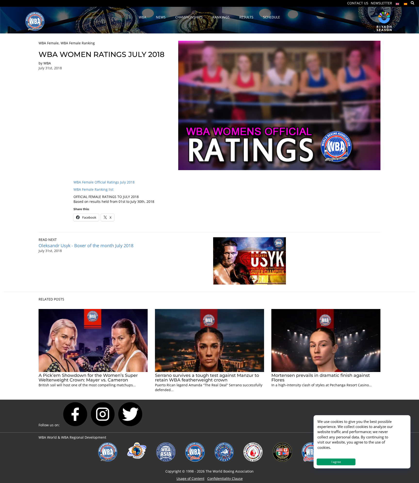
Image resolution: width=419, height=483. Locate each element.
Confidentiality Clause (225, 478)
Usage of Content (190, 478)
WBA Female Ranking (78, 43)
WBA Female (49, 43)
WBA (47, 63)
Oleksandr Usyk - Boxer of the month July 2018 (86, 245)
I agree (336, 462)
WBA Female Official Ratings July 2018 (104, 182)
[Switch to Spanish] (406, 2)
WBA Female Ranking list (93, 189)
